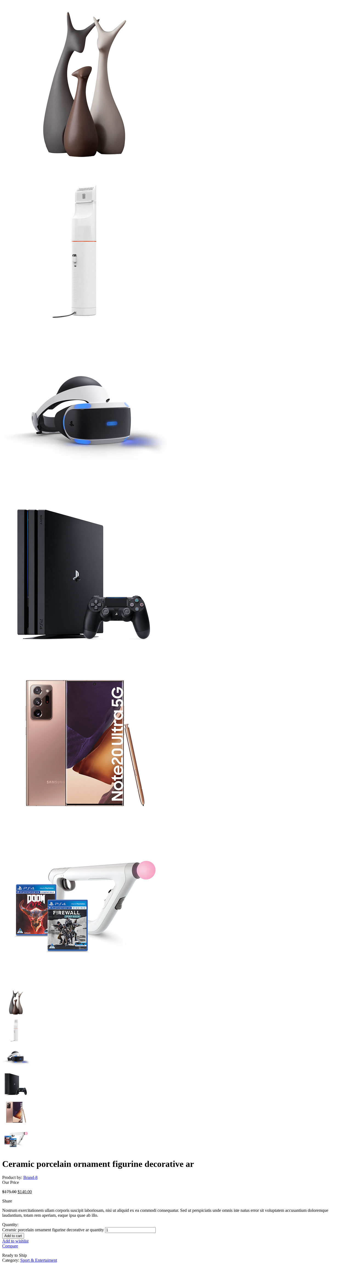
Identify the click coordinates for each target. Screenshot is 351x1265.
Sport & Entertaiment (38, 1260)
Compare (10, 1246)
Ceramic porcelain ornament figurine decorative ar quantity (53, 1229)
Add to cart (13, 1236)
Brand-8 (30, 1177)
